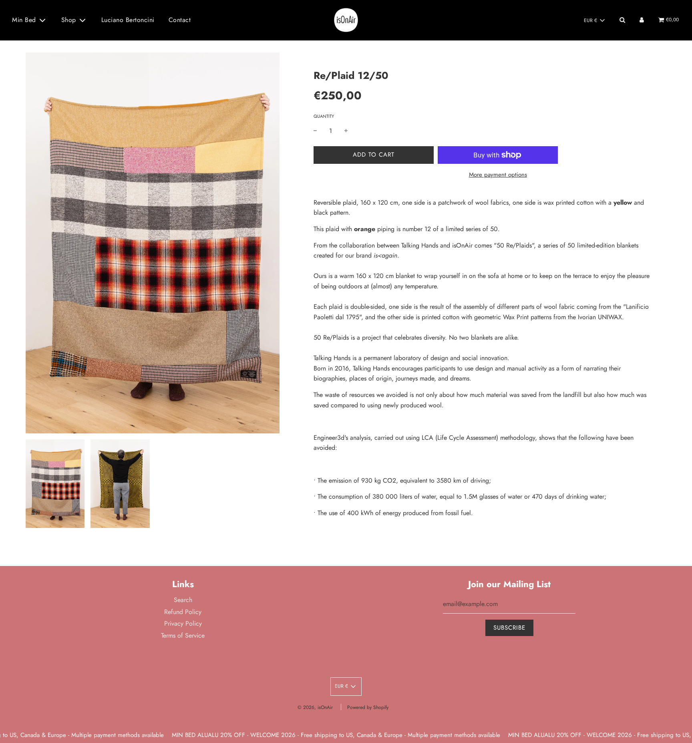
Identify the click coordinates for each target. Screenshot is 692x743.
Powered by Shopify (367, 707)
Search (183, 599)
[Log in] (641, 19)
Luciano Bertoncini (128, 19)
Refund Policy (182, 611)
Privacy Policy (183, 623)
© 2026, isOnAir (315, 707)
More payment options (498, 174)
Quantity (324, 116)
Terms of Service (183, 635)
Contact (180, 19)
